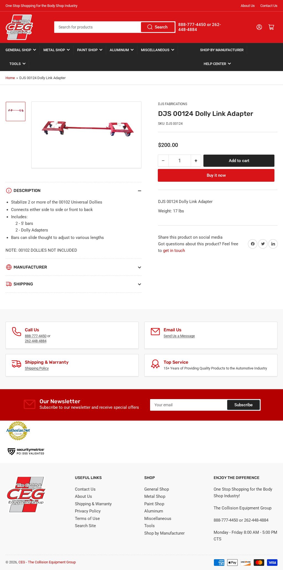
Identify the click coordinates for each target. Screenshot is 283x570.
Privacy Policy (88, 511)
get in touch (174, 250)
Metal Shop (54, 50)
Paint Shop (87, 50)
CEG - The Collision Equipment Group (47, 562)
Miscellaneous (155, 50)
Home (10, 78)
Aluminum (119, 50)
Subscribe (243, 404)
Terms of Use (87, 518)
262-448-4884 (35, 341)
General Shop (18, 50)
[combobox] (114, 27)
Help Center (215, 64)
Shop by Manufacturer (221, 50)
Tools (15, 64)
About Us (248, 6)
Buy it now (216, 175)
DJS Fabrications (172, 104)
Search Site (85, 525)
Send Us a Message (179, 336)
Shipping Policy (37, 368)
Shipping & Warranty (93, 503)
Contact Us (268, 6)
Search (161, 27)
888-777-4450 (35, 336)
